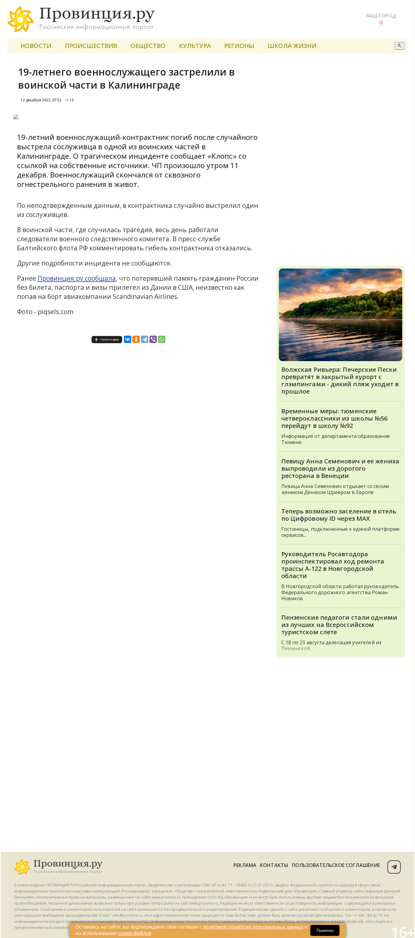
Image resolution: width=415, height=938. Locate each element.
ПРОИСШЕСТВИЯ (91, 46)
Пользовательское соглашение (336, 865)
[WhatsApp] (161, 339)
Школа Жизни (292, 46)
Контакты (274, 865)
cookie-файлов (134, 933)
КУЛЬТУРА (195, 46)
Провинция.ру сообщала (77, 278)
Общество (148, 46)
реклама (245, 865)
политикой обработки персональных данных (253, 927)
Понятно (325, 930)
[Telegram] (144, 339)
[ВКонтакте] (127, 339)
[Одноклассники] (136, 339)
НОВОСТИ (35, 46)
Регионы (239, 46)
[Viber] (153, 339)
